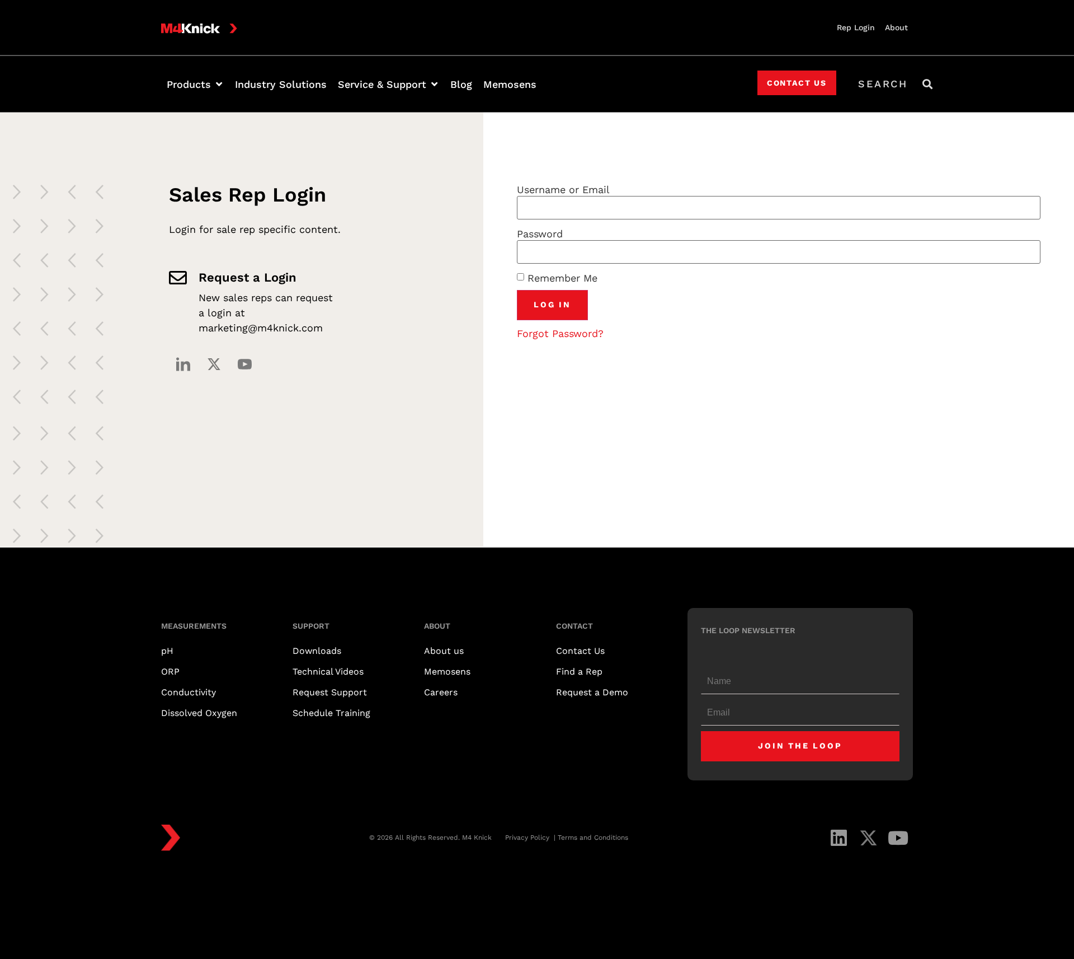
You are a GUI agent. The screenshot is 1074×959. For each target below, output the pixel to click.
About (896, 27)
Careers (441, 692)
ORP (170, 671)
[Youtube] (898, 838)
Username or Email (563, 190)
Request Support (330, 692)
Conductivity (188, 692)
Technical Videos (328, 671)
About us (444, 650)
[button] (195, 84)
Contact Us (580, 650)
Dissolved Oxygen (199, 713)
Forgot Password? (560, 333)
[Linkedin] (839, 838)
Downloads (317, 650)
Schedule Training (331, 713)
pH (167, 650)
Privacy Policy (528, 837)
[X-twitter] (214, 364)
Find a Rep (579, 671)
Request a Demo (592, 692)
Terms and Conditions (593, 837)
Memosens (447, 671)
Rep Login (856, 27)
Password (540, 234)
